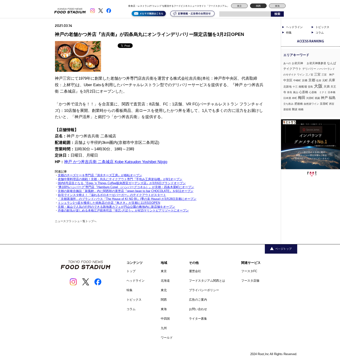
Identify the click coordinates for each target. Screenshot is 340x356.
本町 (294, 98)
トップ (131, 271)
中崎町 (297, 80)
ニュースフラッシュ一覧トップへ (75, 221)
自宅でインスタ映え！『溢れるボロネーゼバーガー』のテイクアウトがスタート (112, 195)
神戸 (324, 98)
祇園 (317, 98)
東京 (239, 6)
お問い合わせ (198, 309)
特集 (289, 32)
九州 (164, 328)
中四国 (165, 318)
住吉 (318, 80)
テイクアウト (292, 68)
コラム (131, 309)
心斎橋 (303, 92)
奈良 (289, 92)
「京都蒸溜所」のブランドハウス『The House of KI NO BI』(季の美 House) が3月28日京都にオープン (127, 199)
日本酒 (287, 98)
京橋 (304, 80)
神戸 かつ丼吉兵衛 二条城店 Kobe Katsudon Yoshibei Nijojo (115, 161)
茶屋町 (324, 103)
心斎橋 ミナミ (318, 92)
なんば (331, 63)
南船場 (303, 86)
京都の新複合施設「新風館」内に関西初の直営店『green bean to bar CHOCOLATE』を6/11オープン (125, 191)
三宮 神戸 (327, 74)
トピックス (134, 299)
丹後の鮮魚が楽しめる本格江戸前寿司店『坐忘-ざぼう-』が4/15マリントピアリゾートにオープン (123, 210)
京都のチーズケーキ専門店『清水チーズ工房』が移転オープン (100, 175)
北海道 (165, 280)
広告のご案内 (198, 299)
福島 (332, 98)
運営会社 (195, 271)
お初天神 (299, 63)
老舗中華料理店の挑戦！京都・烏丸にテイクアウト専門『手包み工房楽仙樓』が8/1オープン (120, 179)
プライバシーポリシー (204, 290)
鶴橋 (300, 109)
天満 (327, 86)
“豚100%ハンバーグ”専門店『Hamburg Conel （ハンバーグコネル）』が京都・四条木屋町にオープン (126, 187)
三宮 (317, 74)
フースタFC (249, 271)
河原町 (310, 98)
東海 (277, 6)
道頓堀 (287, 109)
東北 (164, 290)
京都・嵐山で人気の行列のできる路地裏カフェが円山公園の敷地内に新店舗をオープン (116, 206)
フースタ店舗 (250, 280)
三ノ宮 (309, 74)
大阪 (318, 86)
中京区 (287, 80)
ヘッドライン (294, 27)
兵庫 (332, 80)
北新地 (287, 86)
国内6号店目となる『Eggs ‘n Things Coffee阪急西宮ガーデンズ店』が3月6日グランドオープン (122, 183)
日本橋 (331, 92)
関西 (258, 6)
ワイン (301, 74)
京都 (311, 80)
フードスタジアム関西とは (207, 280)
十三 (295, 86)
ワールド (167, 337)
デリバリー (309, 68)
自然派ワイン (311, 103)
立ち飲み (288, 103)
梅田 (301, 97)
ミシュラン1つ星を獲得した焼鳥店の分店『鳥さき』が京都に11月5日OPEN (109, 203)
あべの (287, 63)
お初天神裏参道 (316, 63)
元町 (325, 80)
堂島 (310, 86)
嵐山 (295, 92)
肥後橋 (298, 103)
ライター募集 (198, 318)
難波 (294, 109)
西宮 (331, 103)
